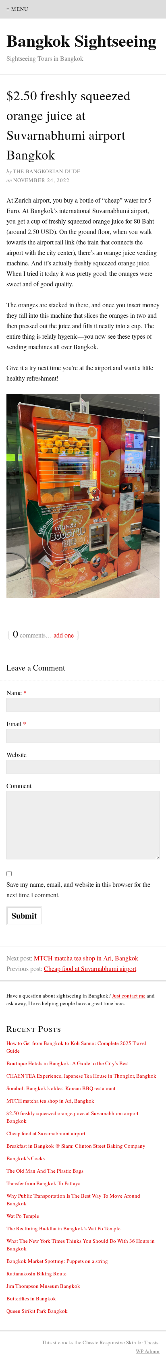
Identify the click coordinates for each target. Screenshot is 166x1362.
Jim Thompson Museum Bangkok (43, 1286)
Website (16, 754)
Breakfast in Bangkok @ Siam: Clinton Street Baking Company (75, 1145)
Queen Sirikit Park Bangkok (37, 1310)
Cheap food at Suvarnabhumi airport (90, 968)
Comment (18, 785)
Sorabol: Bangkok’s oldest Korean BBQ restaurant (61, 1088)
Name (16, 692)
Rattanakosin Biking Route (36, 1273)
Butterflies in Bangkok (31, 1298)
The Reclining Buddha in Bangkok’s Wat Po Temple (63, 1228)
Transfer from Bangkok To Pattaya (43, 1183)
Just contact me (128, 995)
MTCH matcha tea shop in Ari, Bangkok (86, 958)
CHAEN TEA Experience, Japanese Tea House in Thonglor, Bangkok (81, 1075)
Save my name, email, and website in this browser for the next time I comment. (78, 889)
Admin (148, 1351)
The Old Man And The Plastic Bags (44, 1170)
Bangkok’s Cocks (25, 1158)
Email (16, 723)
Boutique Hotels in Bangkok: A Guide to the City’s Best (67, 1063)
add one (64, 635)
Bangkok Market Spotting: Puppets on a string (57, 1261)
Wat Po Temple (22, 1215)
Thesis (151, 1342)
